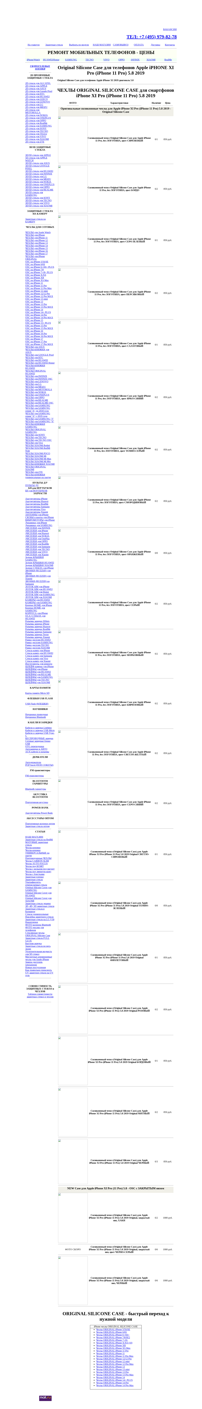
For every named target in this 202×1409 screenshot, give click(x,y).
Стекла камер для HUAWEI (39, 653)
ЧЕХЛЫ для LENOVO (36, 381)
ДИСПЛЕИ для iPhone (36, 530)
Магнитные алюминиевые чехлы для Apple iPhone (38, 958)
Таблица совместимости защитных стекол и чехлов (40, 995)
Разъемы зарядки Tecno (37, 634)
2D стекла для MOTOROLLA (33, 111)
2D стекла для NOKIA (36, 115)
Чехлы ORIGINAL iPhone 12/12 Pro (114, 1359)
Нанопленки (31, 922)
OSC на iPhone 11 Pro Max (38, 288)
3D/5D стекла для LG (36, 176)
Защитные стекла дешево (38, 903)
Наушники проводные (36, 714)
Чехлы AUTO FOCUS (36, 863)
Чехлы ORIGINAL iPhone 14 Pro (112, 1382)
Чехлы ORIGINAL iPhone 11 (110, 1353)
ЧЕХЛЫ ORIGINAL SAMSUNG (35, 430)
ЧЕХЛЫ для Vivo (34, 443)
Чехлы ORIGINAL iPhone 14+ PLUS (114, 1380)
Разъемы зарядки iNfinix (37, 621)
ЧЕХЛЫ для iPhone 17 (36, 253)
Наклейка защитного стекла (39, 917)
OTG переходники (34, 746)
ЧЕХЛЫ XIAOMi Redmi (37, 445)
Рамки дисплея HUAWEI (38, 640)
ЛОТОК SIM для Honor (37, 592)
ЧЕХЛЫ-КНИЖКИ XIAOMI (40, 464)
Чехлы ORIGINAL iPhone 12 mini (113, 1361)
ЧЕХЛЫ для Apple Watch (38, 232)
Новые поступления (35, 967)
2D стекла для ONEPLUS (38, 118)
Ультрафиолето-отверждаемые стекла (36, 883)
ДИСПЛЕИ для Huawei (37, 533)
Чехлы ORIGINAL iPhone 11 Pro (112, 1351)
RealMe (168, 59)
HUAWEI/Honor (51, 59)
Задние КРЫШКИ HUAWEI (39, 562)
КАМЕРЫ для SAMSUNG (38, 602)
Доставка (155, 44)
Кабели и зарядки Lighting (38, 727)
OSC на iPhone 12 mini (36, 291)
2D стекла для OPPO (35, 120)
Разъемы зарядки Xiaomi (37, 637)
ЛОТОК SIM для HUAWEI (38, 589)
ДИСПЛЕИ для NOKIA (37, 536)
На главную (34, 44)
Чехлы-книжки (33, 847)
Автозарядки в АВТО (36, 749)
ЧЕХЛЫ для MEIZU (35, 387)
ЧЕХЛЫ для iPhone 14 (36, 245)
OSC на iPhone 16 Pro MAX (39, 336)
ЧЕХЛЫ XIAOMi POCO (37, 453)
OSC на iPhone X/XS (35, 275)
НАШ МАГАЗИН (102, 44)
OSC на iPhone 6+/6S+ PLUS (39, 267)
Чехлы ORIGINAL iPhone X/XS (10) (114, 1343)
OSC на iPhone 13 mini (36, 299)
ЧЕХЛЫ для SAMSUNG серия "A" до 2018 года (37, 409)
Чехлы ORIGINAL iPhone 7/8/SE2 (113, 1337)
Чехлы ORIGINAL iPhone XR (111, 1345)
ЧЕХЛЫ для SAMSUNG (37, 405)
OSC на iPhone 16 (34, 331)
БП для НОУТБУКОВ (36, 490)
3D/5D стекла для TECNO (38, 200)
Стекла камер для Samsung (38, 656)
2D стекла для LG (34, 104)
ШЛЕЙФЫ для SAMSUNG (39, 677)
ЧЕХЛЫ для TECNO (35, 437)
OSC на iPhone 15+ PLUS (38, 323)
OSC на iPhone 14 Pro (36, 315)
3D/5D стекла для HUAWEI (39, 171)
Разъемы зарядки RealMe (37, 629)
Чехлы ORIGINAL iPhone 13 (110, 1367)
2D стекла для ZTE (34, 142)
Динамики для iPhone (36, 522)
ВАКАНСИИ (170, 29)
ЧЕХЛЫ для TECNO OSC (38, 440)
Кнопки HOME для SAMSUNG (35, 609)
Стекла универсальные (37, 914)
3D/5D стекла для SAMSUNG (34, 193)
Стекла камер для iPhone (37, 650)
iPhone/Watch (33, 59)
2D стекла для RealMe (36, 123)
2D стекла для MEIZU (36, 107)
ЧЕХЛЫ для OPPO (35, 397)
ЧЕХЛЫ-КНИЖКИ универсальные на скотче (38, 476)
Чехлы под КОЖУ (34, 866)
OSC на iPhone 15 (34, 320)
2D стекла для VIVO (35, 136)
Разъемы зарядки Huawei (37, 626)
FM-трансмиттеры (34, 775)
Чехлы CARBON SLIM (37, 861)
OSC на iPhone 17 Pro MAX (39, 344)
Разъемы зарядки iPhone (37, 624)
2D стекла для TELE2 (36, 134)
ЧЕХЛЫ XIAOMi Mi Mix (38, 461)
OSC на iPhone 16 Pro (36, 333)
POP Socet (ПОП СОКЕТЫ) (39, 765)
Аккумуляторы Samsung (37, 506)
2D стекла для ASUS (35, 88)
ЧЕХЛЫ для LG (33, 384)
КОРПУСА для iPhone (36, 613)
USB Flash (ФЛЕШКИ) (36, 704)
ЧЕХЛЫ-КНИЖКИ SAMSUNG (35, 425)
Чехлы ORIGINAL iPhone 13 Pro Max (115, 1374)
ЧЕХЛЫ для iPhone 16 (36, 251)
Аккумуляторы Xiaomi (36, 512)
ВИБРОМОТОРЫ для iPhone (40, 520)
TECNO (89, 59)
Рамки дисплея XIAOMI (37, 648)
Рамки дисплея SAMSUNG (39, 642)
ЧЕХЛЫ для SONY (35, 435)
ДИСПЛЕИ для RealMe (37, 544)
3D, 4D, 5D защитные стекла (39, 906)
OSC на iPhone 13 (34, 301)
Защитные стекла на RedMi (39, 839)
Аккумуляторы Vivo (35, 509)
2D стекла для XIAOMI (37, 139)
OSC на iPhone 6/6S (35, 264)
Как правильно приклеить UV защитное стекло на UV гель (39, 973)
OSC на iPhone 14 (34, 309)
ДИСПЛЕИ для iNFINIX (37, 528)
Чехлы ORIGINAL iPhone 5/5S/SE (113, 1329)
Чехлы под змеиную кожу (38, 871)
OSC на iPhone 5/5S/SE (36, 261)
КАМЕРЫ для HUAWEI (37, 600)
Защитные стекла (54, 44)
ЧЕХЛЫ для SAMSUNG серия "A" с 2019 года (37, 414)
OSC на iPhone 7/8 (34, 269)
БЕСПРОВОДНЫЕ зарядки (39, 738)
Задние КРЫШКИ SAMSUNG (34, 558)
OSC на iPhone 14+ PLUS (38, 312)
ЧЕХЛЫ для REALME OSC (39, 403)
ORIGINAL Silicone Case (37, 935)
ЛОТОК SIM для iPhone (37, 586)
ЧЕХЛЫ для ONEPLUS (37, 395)
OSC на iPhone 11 (34, 283)
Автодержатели (33, 762)
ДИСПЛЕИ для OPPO (36, 541)
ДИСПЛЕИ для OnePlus (37, 538)
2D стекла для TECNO (36, 131)
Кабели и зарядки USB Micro (40, 730)
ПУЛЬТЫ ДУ (32, 485)
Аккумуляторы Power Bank (39, 813)
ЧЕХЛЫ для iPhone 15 (36, 248)
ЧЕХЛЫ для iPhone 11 (36, 237)
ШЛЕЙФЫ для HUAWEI (38, 672)
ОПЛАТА (139, 44)
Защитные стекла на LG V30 (39, 919)
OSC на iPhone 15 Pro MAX (39, 328)
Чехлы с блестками (35, 874)
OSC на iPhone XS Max (37, 280)
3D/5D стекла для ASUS (37, 163)
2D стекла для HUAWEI (37, 96)
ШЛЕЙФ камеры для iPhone (39, 666)
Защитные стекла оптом (37, 826)
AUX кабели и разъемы (37, 751)
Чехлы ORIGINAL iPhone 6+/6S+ (112, 1335)
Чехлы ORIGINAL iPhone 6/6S (111, 1332)
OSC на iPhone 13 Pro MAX (39, 307)
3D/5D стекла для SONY (37, 197)
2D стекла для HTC (35, 94)
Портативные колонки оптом (40, 823)
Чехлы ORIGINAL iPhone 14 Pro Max (115, 1385)
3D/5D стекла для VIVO (37, 203)
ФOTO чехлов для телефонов (34, 928)
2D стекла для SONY (36, 128)
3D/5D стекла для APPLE (38, 155)
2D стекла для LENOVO (37, 102)
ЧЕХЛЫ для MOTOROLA (38, 389)
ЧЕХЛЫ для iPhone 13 (36, 243)
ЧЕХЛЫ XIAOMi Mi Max (38, 458)
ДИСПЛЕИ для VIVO (36, 552)
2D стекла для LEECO (36, 99)
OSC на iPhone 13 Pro (36, 304)
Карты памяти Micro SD (37, 693)
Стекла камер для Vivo (36, 658)
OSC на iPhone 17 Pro (36, 341)
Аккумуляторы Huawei (36, 501)
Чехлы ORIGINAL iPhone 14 (110, 1377)
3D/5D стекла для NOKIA (38, 182)
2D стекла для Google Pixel (38, 91)
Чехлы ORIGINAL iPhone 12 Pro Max (115, 1364)
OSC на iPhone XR (34, 277)
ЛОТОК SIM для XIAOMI (38, 597)
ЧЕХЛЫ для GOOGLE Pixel (39, 355)
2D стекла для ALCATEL (38, 83)
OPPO (121, 59)
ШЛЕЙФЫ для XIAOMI (37, 682)
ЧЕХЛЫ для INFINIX (36, 376)
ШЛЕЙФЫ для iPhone (36, 669)
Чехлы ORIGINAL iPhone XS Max (113, 1348)
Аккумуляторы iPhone (36, 498)
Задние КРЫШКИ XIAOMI (39, 565)
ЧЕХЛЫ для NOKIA (35, 392)
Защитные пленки (34, 877)
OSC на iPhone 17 (34, 339)
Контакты (170, 44)
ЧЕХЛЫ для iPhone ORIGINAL (35, 257)
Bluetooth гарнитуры (35, 789)
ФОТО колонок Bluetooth (38, 925)
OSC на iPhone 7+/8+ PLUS (39, 272)
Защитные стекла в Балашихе (35, 910)
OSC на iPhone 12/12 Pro (37, 293)
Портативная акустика (36, 802)
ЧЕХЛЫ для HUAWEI (36, 360)
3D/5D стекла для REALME (39, 189)
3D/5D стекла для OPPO (37, 187)
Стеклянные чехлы (35, 933)
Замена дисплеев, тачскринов (34, 963)
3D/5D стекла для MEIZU (38, 179)
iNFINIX (135, 59)
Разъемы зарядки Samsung (38, 632)
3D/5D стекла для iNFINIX (38, 174)
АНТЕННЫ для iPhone (37, 514)
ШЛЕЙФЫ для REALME (38, 674)
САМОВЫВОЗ (120, 44)
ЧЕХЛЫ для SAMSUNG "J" (39, 419)
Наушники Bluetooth (35, 717)
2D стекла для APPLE (36, 86)
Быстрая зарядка (33, 943)
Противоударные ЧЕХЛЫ (38, 858)
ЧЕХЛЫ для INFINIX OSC (38, 379)
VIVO (106, 59)
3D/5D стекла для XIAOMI (38, 205)
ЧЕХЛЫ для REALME (36, 400)
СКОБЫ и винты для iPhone (39, 517)
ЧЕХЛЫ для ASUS (35, 347)
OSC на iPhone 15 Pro (36, 325)
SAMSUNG (71, 59)
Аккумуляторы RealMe (36, 504)
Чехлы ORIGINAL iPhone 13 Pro (112, 1372)
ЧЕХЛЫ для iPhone (35, 235)
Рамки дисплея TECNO (37, 645)
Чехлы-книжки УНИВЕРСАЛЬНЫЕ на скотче (37, 853)
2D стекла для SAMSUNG (38, 126)
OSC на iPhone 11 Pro (36, 285)
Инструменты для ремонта (38, 664)
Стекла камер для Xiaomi (37, 661)
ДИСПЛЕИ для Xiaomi (37, 554)
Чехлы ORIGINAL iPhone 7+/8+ (112, 1340)
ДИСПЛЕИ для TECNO (37, 549)
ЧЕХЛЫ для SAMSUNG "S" (39, 421)
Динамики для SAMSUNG (38, 525)
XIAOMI (151, 59)
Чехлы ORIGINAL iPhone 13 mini (113, 1369)
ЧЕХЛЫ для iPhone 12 (36, 240)
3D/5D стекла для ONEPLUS (39, 184)
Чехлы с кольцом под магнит (40, 869)
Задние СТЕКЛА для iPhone (39, 568)
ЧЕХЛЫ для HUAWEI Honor (40, 363)
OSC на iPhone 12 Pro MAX (39, 296)
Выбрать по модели (79, 44)
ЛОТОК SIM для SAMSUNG (40, 594)
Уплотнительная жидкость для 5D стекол (38, 952)
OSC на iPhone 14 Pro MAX (39, 317)
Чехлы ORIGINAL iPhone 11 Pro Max (114, 1356)
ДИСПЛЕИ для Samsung (37, 546)
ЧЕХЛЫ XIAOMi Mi (35, 456)
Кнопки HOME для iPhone (38, 605)
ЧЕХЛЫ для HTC (34, 357)
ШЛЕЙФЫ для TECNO (37, 680)
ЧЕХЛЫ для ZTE (34, 472)
